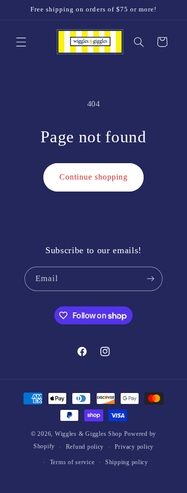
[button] (20, 41)
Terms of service (72, 462)
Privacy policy (134, 447)
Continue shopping (93, 177)
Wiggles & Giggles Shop (88, 434)
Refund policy (85, 447)
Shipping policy (126, 462)
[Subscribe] (150, 279)
